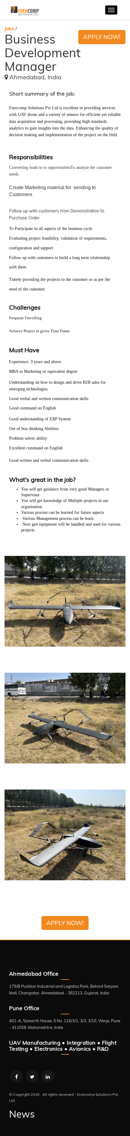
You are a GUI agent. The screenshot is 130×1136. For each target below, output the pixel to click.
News (22, 1114)
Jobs (9, 28)
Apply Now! (102, 37)
